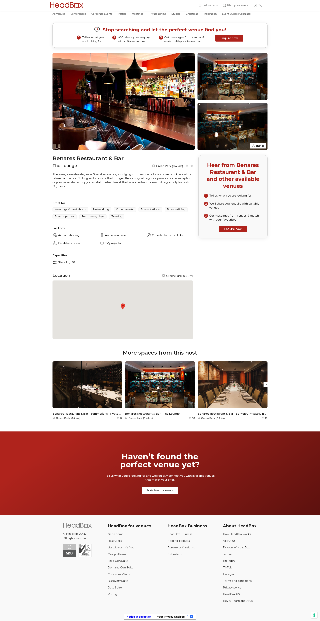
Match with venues (160, 490)
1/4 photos (258, 145)
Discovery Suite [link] (118, 580)
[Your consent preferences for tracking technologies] (314, 615)
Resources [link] (115, 540)
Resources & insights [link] (181, 547)
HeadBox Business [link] (180, 534)
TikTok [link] (227, 567)
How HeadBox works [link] (237, 534)
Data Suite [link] (115, 587)
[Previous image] (58, 101)
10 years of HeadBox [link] (236, 547)
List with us (210, 5)
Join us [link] (227, 554)
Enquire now (229, 38)
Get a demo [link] (116, 534)
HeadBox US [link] (231, 594)
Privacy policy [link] (232, 587)
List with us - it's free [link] (121, 547)
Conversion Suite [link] (119, 574)
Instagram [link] (229, 574)
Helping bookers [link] (179, 540)
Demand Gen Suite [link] (121, 567)
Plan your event (238, 5)
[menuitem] (208, 6)
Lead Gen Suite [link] (118, 560)
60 (191, 166)
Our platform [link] (117, 554)
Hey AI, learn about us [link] (237, 600)
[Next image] (189, 101)
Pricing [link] (112, 594)
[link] (85, 550)
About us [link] (229, 540)
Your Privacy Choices (171, 616)
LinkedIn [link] (229, 560)
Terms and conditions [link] (237, 580)
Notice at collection (139, 616)
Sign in (262, 5)
